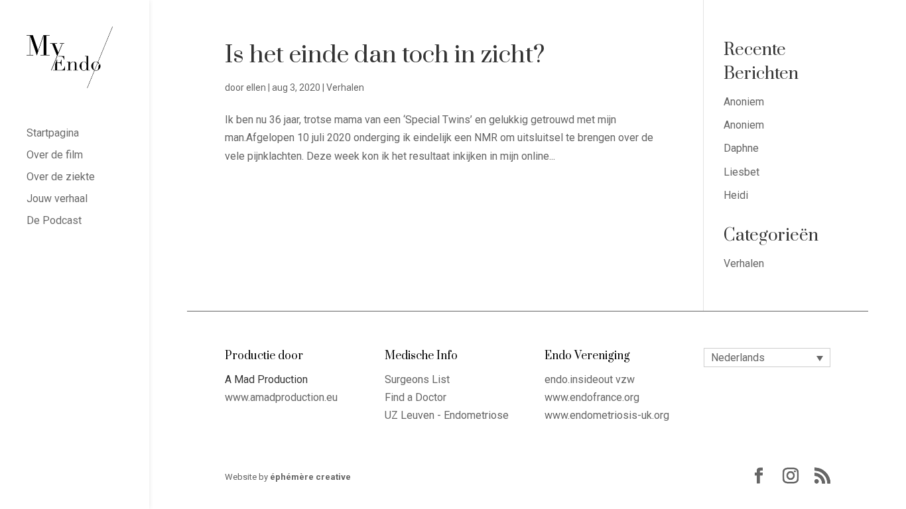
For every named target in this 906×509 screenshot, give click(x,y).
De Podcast (54, 221)
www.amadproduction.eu (281, 397)
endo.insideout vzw (590, 379)
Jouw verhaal (57, 199)
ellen (256, 87)
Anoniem (744, 101)
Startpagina (53, 134)
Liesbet (741, 172)
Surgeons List (417, 379)
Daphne (741, 148)
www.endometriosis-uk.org (607, 415)
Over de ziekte (61, 177)
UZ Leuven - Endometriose (447, 415)
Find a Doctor (415, 397)
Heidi (736, 195)
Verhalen (345, 87)
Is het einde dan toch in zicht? (385, 55)
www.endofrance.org (592, 397)
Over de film (55, 155)
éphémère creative (310, 477)
